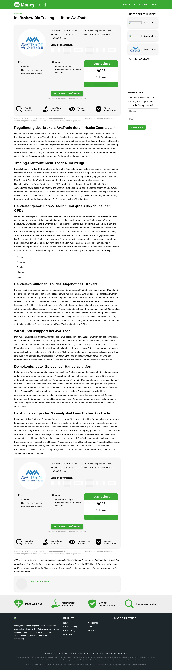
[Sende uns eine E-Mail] (86, 646)
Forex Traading (70, 626)
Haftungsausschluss (79, 653)
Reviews (18, 14)
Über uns (67, 634)
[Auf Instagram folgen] (76, 646)
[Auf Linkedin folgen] (100, 646)
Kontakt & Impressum (56, 653)
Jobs (90, 626)
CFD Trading (141, 5)
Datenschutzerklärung (104, 653)
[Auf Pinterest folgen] (90, 646)
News (155, 5)
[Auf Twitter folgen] (81, 646)
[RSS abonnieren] (95, 646)
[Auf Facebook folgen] (71, 646)
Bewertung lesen (150, 23)
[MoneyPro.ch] (31, 4)
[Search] (120, 4)
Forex (126, 5)
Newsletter (93, 623)
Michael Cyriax (41, 581)
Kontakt (91, 630)
